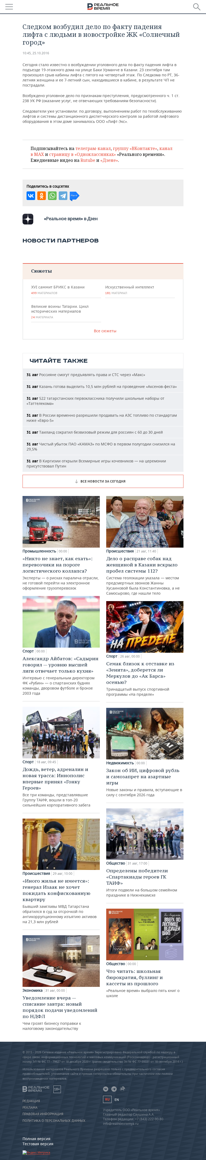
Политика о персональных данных (54, 1121)
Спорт (28, 651)
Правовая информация (43, 1114)
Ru (107, 1099)
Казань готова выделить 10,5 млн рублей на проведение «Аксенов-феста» (102, 386)
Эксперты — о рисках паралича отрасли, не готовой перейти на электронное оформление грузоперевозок (61, 573)
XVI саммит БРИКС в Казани (57, 290)
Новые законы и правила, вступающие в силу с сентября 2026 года (144, 782)
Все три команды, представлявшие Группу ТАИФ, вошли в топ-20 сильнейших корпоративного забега (56, 787)
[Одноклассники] (41, 195)
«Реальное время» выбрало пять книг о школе (142, 983)
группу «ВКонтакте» (135, 148)
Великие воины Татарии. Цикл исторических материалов (60, 311)
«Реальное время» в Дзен (71, 219)
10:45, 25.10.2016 (36, 53)
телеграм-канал (93, 148)
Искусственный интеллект (129, 290)
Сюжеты (41, 271)
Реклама (30, 1107)
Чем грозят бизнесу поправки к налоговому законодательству (60, 1013)
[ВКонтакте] (31, 195)
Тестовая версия (38, 1143)
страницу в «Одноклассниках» (82, 154)
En (117, 1099)
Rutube (87, 160)
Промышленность (39, 551)
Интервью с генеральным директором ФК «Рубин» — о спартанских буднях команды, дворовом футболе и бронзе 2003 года (60, 675)
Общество (115, 863)
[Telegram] (63, 195)
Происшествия (36, 873)
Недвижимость (120, 763)
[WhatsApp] (52, 195)
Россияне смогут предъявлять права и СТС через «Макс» (86, 374)
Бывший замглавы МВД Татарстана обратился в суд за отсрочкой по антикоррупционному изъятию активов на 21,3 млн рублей (60, 901)
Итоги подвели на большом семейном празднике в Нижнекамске (141, 883)
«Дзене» (109, 160)
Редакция (31, 1101)
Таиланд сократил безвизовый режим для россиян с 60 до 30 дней (95, 432)
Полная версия (36, 1138)
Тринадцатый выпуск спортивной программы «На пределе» (140, 679)
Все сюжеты (105, 330)
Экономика (33, 990)
